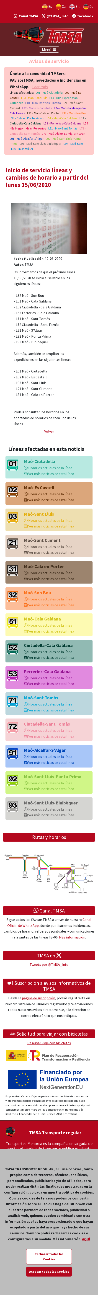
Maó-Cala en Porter (44, 566)
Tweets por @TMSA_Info (49, 964)
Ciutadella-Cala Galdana (48, 645)
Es (50, 6)
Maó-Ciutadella (39, 461)
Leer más (40, 86)
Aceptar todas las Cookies (49, 1271)
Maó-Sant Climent (42, 540)
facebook (84, 16)
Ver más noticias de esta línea (51, 473)
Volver (49, 431)
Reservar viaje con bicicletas (49, 1043)
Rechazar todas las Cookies (49, 1256)
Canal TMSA (27, 16)
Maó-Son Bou (37, 592)
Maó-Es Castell (39, 487)
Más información (72, 937)
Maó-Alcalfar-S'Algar (45, 750)
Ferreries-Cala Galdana (47, 671)
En (77, 6)
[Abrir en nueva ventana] (49, 228)
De (91, 6)
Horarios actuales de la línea (50, 467)
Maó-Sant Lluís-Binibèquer (51, 803)
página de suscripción (38, 998)
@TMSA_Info (57, 16)
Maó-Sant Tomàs (41, 697)
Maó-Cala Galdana (42, 619)
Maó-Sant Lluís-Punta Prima (52, 776)
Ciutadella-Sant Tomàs (47, 724)
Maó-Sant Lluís (39, 514)
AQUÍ (86, 1239)
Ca (63, 6)
